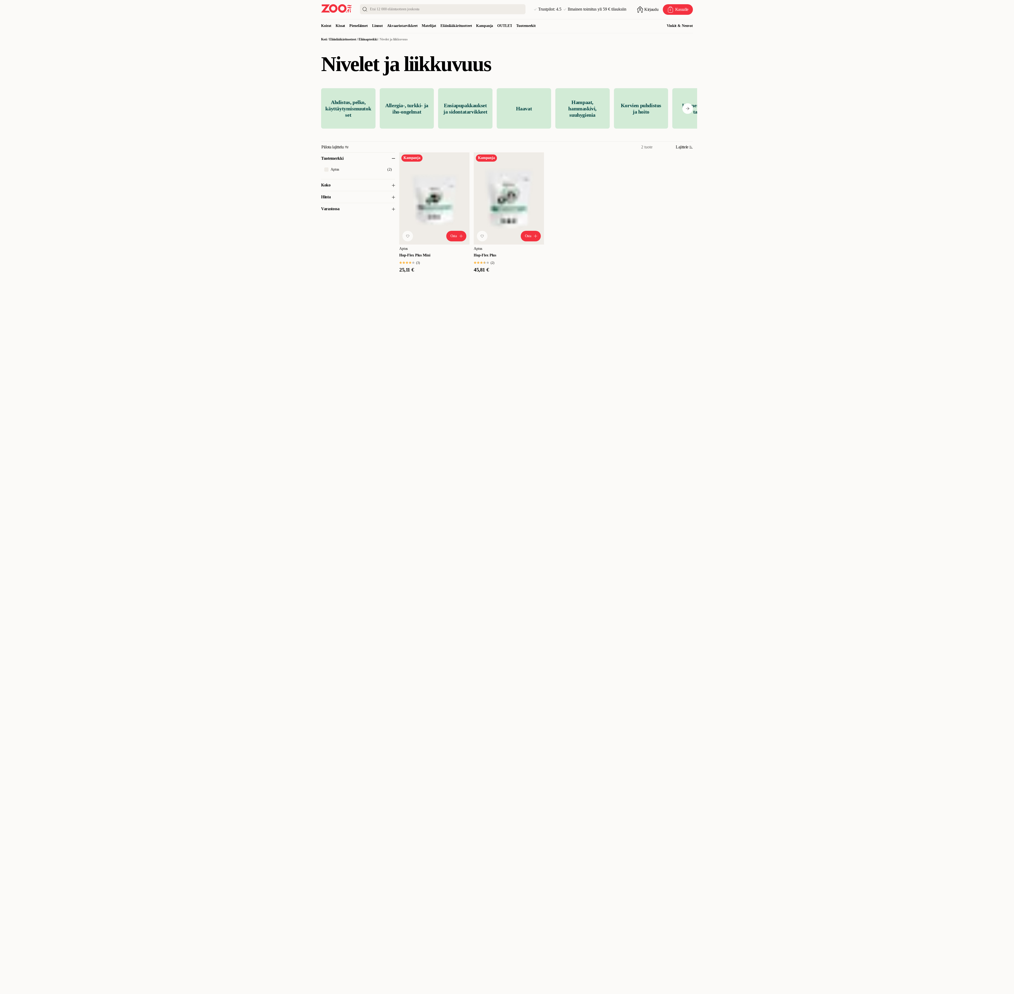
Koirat (326, 26)
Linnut (377, 26)
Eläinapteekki (368, 39)
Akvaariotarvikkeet (402, 26)
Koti (324, 39)
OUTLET (504, 26)
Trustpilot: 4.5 (549, 9)
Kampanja (484, 26)
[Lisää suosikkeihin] (407, 236)
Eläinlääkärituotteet (456, 26)
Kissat (340, 26)
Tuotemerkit (526, 26)
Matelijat (429, 26)
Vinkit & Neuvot (680, 26)
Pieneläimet (358, 26)
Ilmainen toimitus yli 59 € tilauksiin (597, 9)
